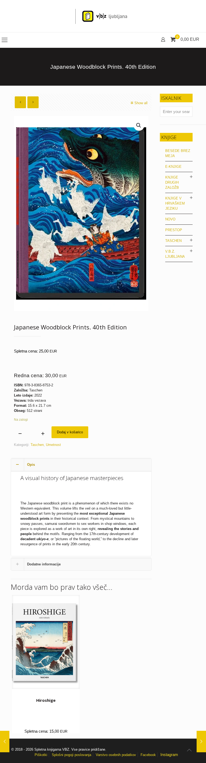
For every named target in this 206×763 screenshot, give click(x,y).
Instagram (169, 754)
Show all (141, 103)
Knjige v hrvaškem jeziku (175, 203)
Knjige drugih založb (172, 182)
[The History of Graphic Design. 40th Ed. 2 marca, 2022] (4, 741)
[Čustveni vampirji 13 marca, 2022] (201, 741)
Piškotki (41, 755)
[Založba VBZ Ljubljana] (103, 16)
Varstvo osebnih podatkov (116, 755)
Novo (170, 219)
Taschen (37, 445)
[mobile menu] (4, 40)
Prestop (173, 230)
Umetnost (53, 445)
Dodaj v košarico (70, 432)
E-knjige (173, 167)
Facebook (148, 755)
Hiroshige (46, 700)
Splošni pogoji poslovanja (71, 755)
